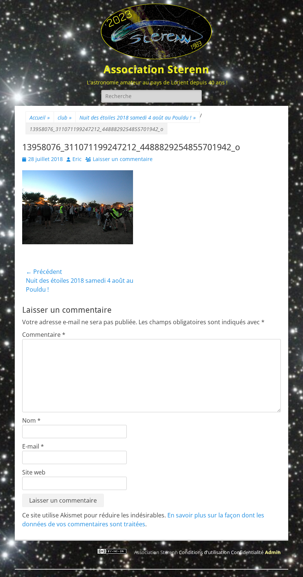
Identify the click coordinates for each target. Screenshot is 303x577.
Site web (33, 472)
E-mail (33, 446)
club (65, 117)
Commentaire (43, 335)
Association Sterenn (156, 69)
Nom (31, 420)
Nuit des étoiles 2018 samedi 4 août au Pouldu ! (137, 117)
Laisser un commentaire (123, 158)
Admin (273, 552)
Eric (77, 158)
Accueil (40, 117)
